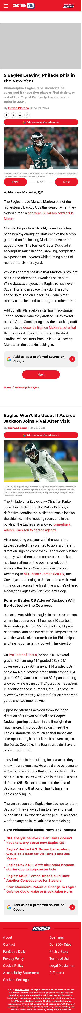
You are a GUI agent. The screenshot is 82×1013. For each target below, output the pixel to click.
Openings (56, 937)
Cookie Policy (13, 966)
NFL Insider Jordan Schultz (43, 574)
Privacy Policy (13, 959)
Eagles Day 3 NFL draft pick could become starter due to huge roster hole (40, 867)
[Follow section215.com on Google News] (72, 359)
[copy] (27, 115)
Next (66, 182)
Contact (9, 944)
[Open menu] (6, 5)
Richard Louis (17, 428)
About (7, 937)
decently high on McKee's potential (49, 327)
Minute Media (22, 989)
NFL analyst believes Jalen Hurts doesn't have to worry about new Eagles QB (39, 840)
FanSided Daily (14, 951)
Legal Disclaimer (62, 966)
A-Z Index (56, 973)
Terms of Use (59, 959)
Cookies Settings (16, 980)
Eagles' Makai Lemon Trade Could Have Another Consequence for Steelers (38, 878)
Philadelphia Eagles (27, 387)
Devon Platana (18, 108)
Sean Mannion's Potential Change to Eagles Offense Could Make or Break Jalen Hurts (41, 889)
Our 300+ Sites (60, 944)
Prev (15, 182)
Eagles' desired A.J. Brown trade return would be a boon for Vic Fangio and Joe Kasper (38, 853)
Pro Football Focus (23, 655)
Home (7, 387)
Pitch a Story (58, 951)
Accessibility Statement (21, 973)
